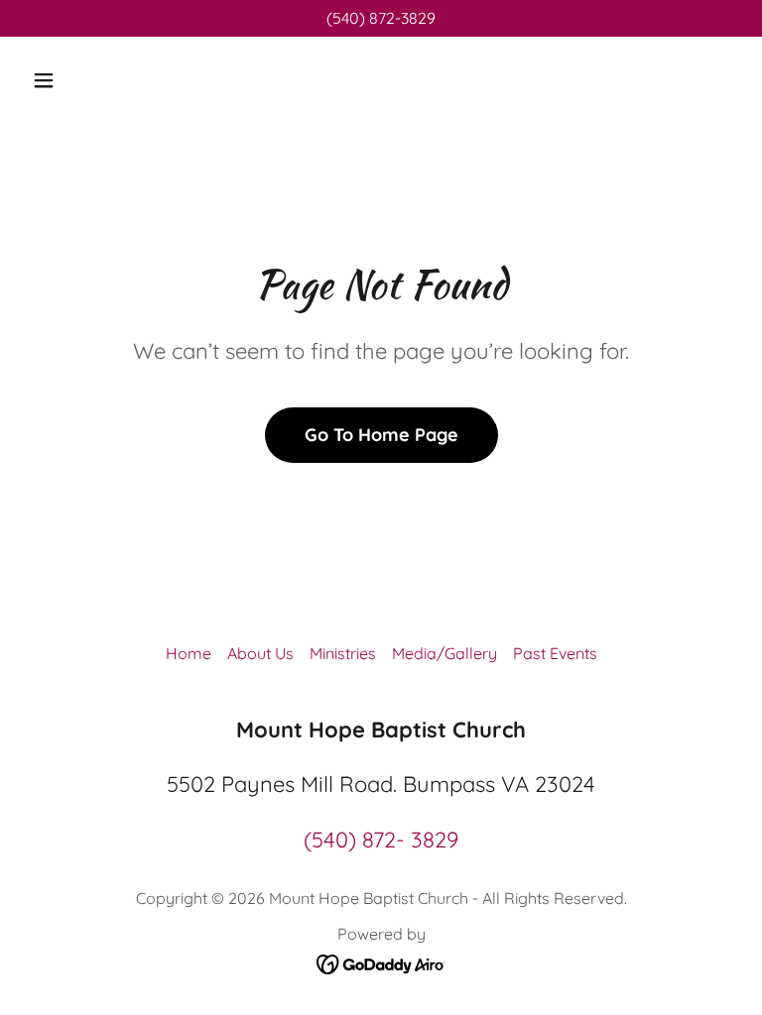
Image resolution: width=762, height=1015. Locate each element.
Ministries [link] (343, 653)
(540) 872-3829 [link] (381, 18)
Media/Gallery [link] (444, 653)
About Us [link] (260, 653)
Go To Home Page (381, 434)
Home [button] (188, 653)
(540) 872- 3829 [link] (381, 839)
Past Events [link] (555, 653)
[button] (106, 80)
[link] (381, 962)
